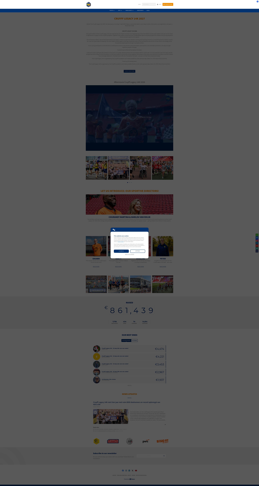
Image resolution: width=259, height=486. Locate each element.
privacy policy (121, 241)
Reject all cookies (129, 254)
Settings (137, 251)
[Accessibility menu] (257, 1)
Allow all (121, 251)
